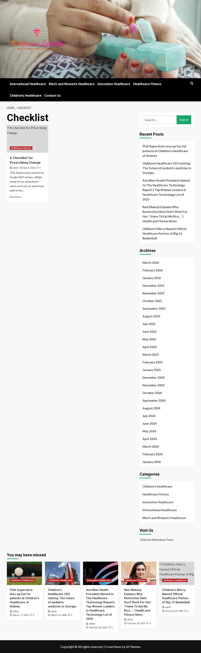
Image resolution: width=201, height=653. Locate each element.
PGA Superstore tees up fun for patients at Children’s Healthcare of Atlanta (165, 150)
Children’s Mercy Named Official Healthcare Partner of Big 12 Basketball (164, 233)
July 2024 (149, 416)
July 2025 (149, 324)
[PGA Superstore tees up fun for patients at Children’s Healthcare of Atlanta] (24, 573)
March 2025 (151, 354)
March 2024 (151, 446)
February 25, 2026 (98, 627)
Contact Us (52, 95)
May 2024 (149, 431)
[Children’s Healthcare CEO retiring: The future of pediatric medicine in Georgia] (62, 573)
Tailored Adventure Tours (157, 539)
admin (16, 168)
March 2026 (151, 262)
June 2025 (150, 331)
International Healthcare (28, 84)
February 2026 (153, 270)
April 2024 (150, 439)
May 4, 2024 (29, 168)
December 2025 (153, 285)
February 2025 (153, 362)
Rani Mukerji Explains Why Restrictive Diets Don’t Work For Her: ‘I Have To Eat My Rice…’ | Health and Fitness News (165, 214)
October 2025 (152, 301)
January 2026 (152, 278)
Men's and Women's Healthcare (164, 518)
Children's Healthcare (157, 486)
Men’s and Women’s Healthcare (72, 84)
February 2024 (153, 454)
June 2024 (150, 423)
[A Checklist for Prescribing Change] (27, 139)
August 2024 (151, 408)
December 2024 (153, 377)
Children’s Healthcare (25, 95)
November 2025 (153, 293)
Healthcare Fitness (147, 84)
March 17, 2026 (20, 615)
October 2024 (152, 393)
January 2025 (152, 370)
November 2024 (153, 385)
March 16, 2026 (59, 615)
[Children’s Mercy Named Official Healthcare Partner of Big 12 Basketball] (176, 573)
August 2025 (151, 316)
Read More (16, 196)
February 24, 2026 (136, 623)
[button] (191, 83)
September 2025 (154, 308)
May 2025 (149, 339)
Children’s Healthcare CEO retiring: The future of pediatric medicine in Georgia (167, 168)
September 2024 (154, 400)
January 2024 (152, 462)
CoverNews (113, 646)
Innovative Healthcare (114, 84)
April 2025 (150, 347)
